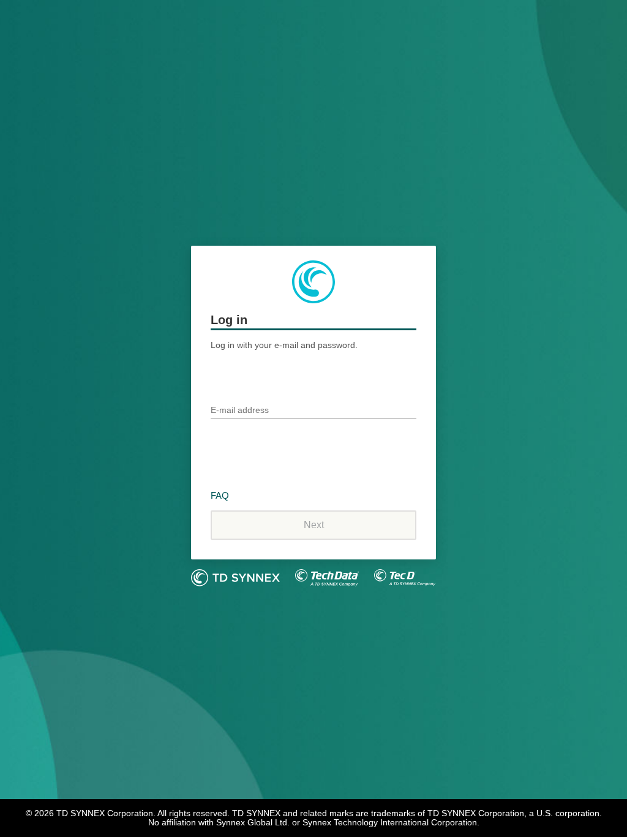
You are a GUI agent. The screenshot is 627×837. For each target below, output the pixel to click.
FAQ (220, 495)
